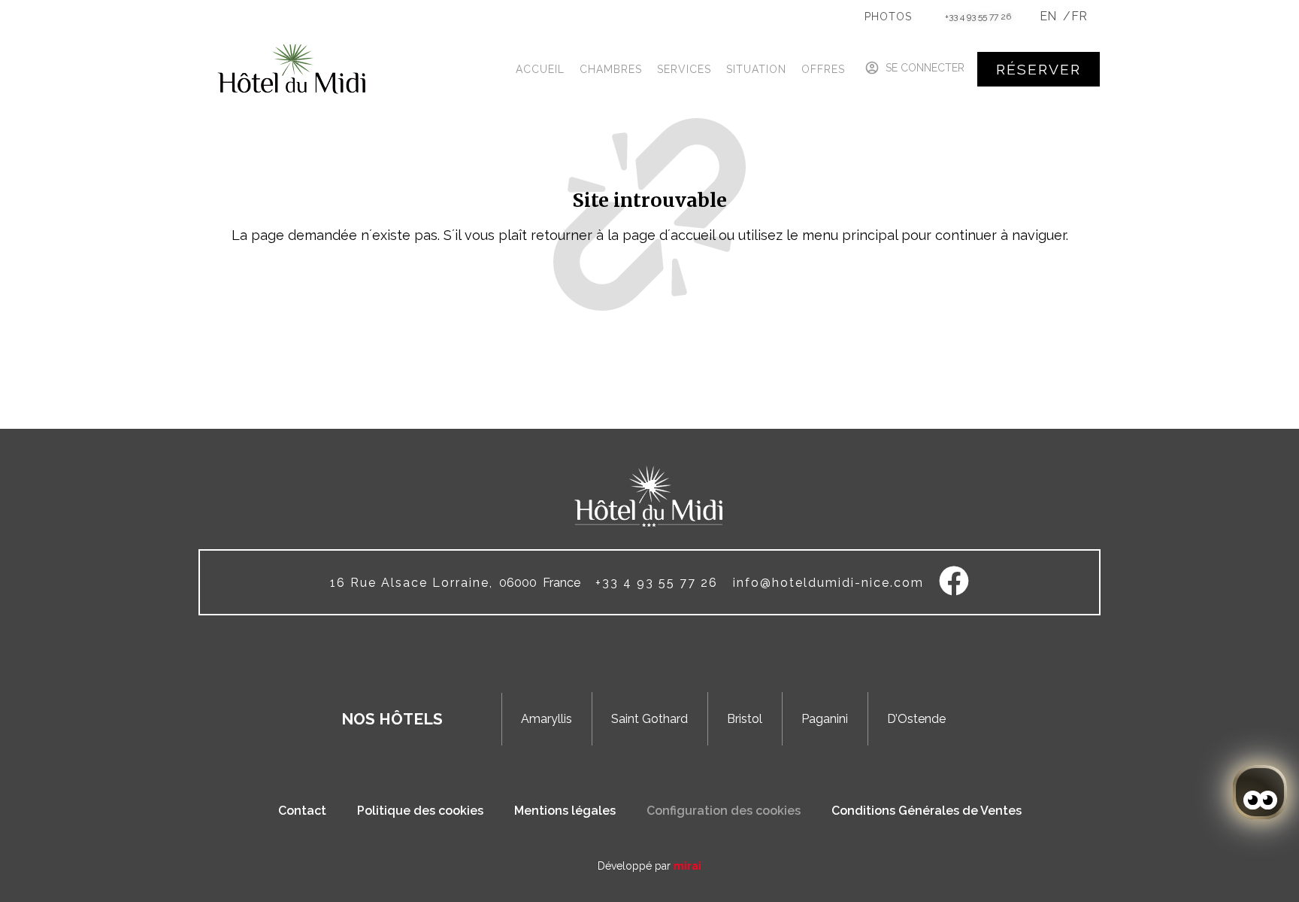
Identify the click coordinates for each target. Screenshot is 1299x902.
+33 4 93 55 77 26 (978, 16)
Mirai (687, 866)
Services (684, 69)
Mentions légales (565, 810)
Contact (302, 810)
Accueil (540, 69)
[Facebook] (954, 581)
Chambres (611, 69)
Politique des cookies (420, 810)
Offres (823, 69)
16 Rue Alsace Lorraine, (411, 583)
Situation (756, 69)
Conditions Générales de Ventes (926, 810)
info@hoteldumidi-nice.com (828, 583)
